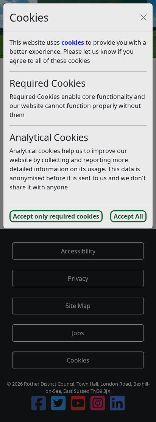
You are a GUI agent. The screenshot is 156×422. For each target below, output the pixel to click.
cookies (72, 42)
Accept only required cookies (56, 216)
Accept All (128, 216)
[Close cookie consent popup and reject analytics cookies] (143, 17)
